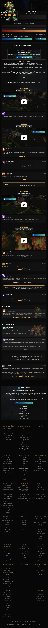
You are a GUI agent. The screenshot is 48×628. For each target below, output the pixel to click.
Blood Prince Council (7, 579)
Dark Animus (24, 472)
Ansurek (8, 531)
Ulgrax (7, 518)
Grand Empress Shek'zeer (7, 505)
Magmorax (24, 557)
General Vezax (8, 612)
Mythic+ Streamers (40, 598)
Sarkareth (24, 561)
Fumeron (8, 557)
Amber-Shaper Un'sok (7, 503)
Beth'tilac (24, 522)
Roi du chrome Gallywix (24, 500)
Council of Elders (24, 461)
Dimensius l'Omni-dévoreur (40, 470)
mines (31, 116)
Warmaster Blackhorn (40, 494)
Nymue (7, 555)
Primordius (24, 470)
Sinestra (40, 540)
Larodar (8, 553)
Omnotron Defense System (40, 522)
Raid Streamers (40, 600)
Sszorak (8, 437)
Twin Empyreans (24, 476)
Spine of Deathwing (40, 496)
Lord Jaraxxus (40, 568)
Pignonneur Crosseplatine (24, 494)
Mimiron (8, 605)
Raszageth (40, 561)
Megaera (24, 465)
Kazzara (24, 546)
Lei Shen (24, 477)
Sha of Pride (24, 433)
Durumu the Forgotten (24, 468)
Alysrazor (24, 524)
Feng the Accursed (8, 487)
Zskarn (24, 555)
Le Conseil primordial (40, 553)
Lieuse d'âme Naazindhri (40, 461)
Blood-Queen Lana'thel (8, 581)
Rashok (24, 553)
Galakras (24, 435)
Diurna (40, 559)
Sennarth (40, 552)
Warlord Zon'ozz (40, 487)
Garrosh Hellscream (24, 451)
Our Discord (30, 624)
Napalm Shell (32, 372)
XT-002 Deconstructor (8, 598)
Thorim (7, 609)
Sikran (7, 522)
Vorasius (8, 459)
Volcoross (8, 550)
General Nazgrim (24, 441)
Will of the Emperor (8, 494)
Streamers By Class (40, 596)
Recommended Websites (40, 602)
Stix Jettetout (24, 492)
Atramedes (40, 526)
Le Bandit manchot (24, 496)
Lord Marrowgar (7, 567)
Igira (8, 548)
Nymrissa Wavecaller (7, 428)
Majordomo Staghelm (24, 527)
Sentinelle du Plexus (40, 458)
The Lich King (8, 587)
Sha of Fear (7, 512)
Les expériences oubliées (24, 550)
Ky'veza (7, 527)
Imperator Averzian (8, 458)
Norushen (24, 432)
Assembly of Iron (7, 600)
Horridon (24, 459)
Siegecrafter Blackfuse (24, 448)
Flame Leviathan (7, 593)
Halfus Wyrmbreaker (40, 533)
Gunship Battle (7, 570)
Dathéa (40, 555)
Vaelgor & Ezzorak (8, 461)
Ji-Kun (24, 467)
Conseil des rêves (8, 552)
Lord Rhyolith (24, 520)
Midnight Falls (8, 472)
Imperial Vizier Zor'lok (7, 496)
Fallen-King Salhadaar (8, 463)
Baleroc (24, 526)
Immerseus (24, 428)
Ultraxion (40, 492)
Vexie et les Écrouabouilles (24, 487)
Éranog (40, 548)
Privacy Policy (27, 621)
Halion (24, 567)
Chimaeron (40, 527)
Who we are (38, 624)
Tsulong (8, 509)
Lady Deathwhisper (8, 568)
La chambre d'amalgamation (24, 548)
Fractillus (40, 467)
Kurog (40, 557)
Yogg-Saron (7, 614)
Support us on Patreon (13, 624)
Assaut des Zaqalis (24, 552)
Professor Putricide (7, 578)
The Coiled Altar (7, 441)
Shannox (24, 518)
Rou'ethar (40, 459)
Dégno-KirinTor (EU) (15, 71)
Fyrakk (7, 561)
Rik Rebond (24, 491)
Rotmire (40, 428)
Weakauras (40, 594)
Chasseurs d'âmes (40, 465)
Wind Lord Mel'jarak (7, 502)
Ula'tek (7, 442)
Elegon (7, 492)
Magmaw (40, 524)
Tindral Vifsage (7, 559)
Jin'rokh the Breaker (24, 458)
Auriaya (7, 603)
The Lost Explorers (8, 435)
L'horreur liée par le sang (7, 520)
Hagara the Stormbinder (40, 491)
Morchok (40, 485)
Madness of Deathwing (40, 498)
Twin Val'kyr (40, 572)
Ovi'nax (7, 526)
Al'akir (40, 520)
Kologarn (8, 602)
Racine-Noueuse (7, 546)
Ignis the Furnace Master (7, 594)
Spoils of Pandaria (24, 444)
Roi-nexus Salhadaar (40, 468)
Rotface (8, 576)
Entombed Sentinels (7, 432)
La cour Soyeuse (7, 529)
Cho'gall (40, 538)
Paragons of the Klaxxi (24, 450)
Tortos (24, 463)
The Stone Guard (8, 485)
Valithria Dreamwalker (8, 583)
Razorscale (7, 596)
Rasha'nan (7, 524)
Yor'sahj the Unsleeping (40, 489)
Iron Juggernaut (24, 437)
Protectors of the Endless (7, 507)
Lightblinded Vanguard (8, 465)
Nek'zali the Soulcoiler (8, 430)
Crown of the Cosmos (7, 467)
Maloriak (40, 529)
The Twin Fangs (7, 439)
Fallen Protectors (24, 430)
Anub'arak (40, 574)
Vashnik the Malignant (8, 433)
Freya (7, 607)
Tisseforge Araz (40, 463)
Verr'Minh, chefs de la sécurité (24, 498)
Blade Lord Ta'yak (8, 498)
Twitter (22, 624)
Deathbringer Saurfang (8, 572)
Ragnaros (24, 529)
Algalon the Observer (7, 616)
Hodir (7, 611)
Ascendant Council (40, 536)
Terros (40, 550)
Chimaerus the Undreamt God (7, 468)
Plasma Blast (16, 372)
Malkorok (24, 442)
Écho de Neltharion (24, 559)
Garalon (8, 500)
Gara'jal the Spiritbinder (8, 489)
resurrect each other (34, 356)
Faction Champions (40, 570)
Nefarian (40, 531)
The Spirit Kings (7, 491)
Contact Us (34, 621)
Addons (40, 593)
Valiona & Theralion (40, 535)
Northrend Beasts (40, 567)
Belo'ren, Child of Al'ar (8, 470)
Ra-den (24, 479)
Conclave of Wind (40, 518)
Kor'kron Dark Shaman (24, 439)
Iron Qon (24, 474)
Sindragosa (7, 585)
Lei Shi (7, 511)
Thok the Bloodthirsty (24, 446)
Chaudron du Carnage (24, 489)
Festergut (8, 574)
